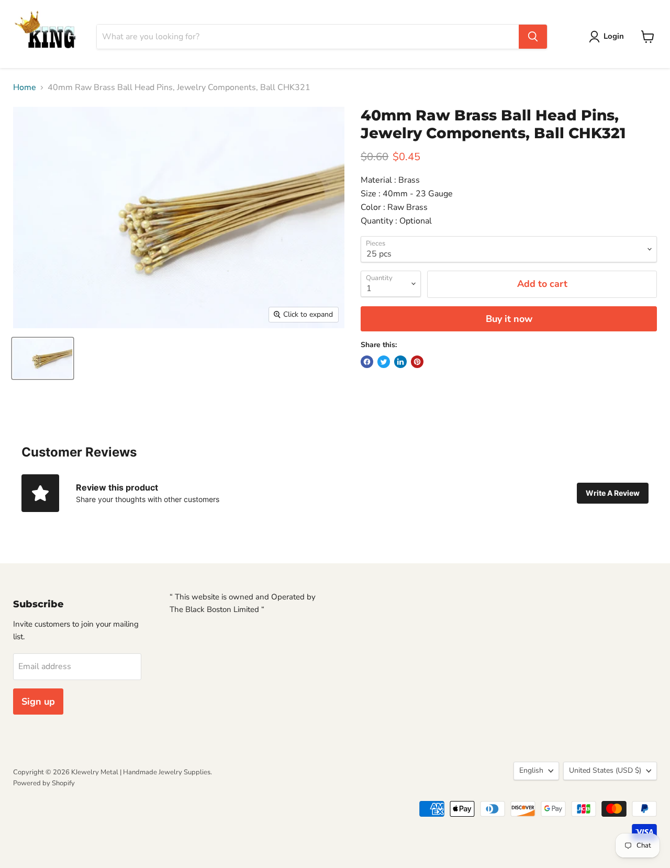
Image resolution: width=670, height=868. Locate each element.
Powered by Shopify (44, 783)
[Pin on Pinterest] (417, 361)
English (531, 770)
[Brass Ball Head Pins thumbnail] (42, 358)
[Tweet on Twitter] (383, 361)
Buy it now (509, 319)
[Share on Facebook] (367, 361)
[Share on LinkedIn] (400, 361)
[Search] (533, 37)
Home (24, 87)
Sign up (38, 701)
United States (605, 770)
